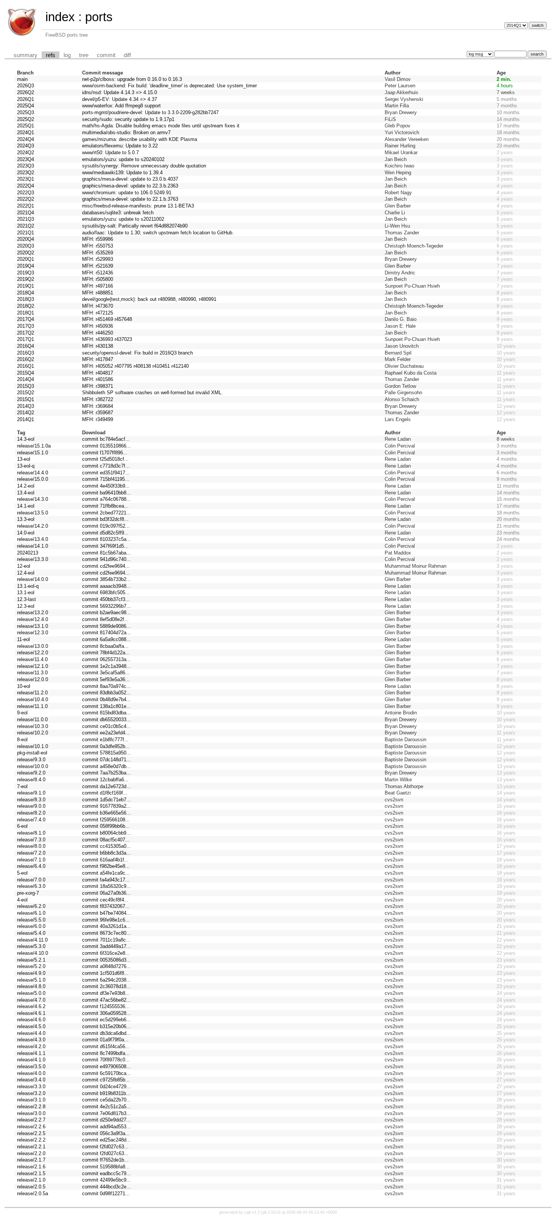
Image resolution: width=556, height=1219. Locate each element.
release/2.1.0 (31, 1180)
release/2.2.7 (31, 1120)
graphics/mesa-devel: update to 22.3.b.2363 (130, 186)
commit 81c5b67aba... (106, 553)
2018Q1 (25, 313)
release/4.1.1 (31, 1053)
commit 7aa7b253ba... (106, 773)
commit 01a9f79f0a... (105, 1039)
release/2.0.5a (32, 1193)
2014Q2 (25, 412)
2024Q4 (25, 139)
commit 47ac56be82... (106, 1000)
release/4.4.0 (31, 1033)
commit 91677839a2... (106, 806)
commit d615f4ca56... (106, 1046)
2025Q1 (25, 126)
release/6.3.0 (31, 886)
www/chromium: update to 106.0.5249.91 (126, 192)
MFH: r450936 (97, 326)
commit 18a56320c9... (106, 886)
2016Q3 (25, 353)
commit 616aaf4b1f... (105, 860)
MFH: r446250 (97, 333)
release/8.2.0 (31, 813)
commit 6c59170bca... (106, 1073)
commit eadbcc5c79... (106, 1173)
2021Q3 (25, 219)
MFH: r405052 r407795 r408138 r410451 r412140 (135, 366)
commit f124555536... (106, 1006)
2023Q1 (25, 179)
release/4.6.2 (31, 1006)
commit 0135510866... (106, 446)
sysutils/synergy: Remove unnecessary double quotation (144, 166)
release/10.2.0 (32, 733)
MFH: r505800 (97, 279)
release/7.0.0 (31, 880)
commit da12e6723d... (106, 786)
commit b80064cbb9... (106, 833)
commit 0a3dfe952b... (106, 746)
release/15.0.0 (32, 479)
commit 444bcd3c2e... (106, 1187)
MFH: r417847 (97, 359)
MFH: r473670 (97, 306)
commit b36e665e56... (106, 813)
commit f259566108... (106, 819)
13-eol (23, 459)
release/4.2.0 (31, 1046)
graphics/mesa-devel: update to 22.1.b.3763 (130, 199)
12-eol (23, 566)
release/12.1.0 (32, 666)
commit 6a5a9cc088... (106, 639)
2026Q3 (25, 85)
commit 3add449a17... (106, 946)
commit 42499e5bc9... (106, 1180)
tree (84, 55)
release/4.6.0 (31, 1019)
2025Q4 (25, 105)
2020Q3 (25, 246)
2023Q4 (25, 159)
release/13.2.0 (32, 612)
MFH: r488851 (97, 293)
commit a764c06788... (106, 499)
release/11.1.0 (32, 706)
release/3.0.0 (31, 1113)
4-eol (22, 900)
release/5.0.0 (31, 993)
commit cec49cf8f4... (105, 900)
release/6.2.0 (31, 906)
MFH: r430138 (97, 346)
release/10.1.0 (32, 746)
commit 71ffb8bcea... (105, 506)
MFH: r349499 (97, 419)
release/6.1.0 (31, 913)
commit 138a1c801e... (106, 706)
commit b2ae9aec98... (106, 612)
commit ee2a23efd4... (106, 733)
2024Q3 (25, 146)
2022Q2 (25, 199)
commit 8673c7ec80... (106, 933)
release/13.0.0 (32, 646)
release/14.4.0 (32, 473)
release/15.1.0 (32, 452)
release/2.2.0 (31, 1153)
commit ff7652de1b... (105, 1160)
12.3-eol (25, 606)
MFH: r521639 (97, 266)
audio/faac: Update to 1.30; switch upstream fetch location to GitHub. (158, 232)
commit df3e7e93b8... (106, 993)
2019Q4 (25, 266)
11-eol (23, 639)
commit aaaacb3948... (106, 586)
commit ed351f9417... (106, 473)
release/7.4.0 (31, 819)
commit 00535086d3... (106, 960)
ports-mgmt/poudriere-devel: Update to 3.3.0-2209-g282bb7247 (150, 112)
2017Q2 (25, 333)
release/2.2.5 (31, 1133)
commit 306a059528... (106, 1013)
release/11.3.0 (32, 672)
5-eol (22, 873)
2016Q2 (25, 359)
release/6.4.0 (31, 866)
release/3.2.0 (31, 1093)
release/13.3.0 (32, 559)
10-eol (23, 686)
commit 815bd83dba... (106, 713)
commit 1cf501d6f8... (105, 973)
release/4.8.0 (31, 986)
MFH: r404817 (97, 373)
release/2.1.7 (31, 1160)
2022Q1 (25, 206)
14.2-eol (25, 486)
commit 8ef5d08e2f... (105, 619)
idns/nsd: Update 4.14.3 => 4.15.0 (119, 92)
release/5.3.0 (31, 946)
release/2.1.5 (31, 1173)
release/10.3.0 (32, 726)
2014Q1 (25, 419)
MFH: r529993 (97, 259)
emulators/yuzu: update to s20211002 (123, 219)
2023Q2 (25, 172)
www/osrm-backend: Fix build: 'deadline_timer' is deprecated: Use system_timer (169, 85)
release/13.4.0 (32, 539)
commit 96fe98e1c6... (106, 920)
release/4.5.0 (31, 1026)
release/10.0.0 (32, 766)
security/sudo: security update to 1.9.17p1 (128, 119)
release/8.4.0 (31, 779)
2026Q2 (25, 92)
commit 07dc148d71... (106, 759)
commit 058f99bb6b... (106, 826)
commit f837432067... (106, 906)
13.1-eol (25, 592)
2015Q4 (25, 373)
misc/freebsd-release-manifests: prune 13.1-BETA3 (138, 206)
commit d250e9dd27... (106, 1120)
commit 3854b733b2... (106, 579)
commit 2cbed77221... (106, 513)
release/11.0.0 (32, 719)
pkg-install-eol (32, 753)
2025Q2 (25, 119)
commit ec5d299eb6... (106, 1019)
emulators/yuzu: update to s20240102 (123, 159)
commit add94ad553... (106, 1126)
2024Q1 (25, 132)
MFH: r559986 (97, 239)
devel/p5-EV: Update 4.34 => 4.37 (119, 99)
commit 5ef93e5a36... (106, 679)
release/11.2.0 (32, 692)
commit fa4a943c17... (106, 880)
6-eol (22, 826)
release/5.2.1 (31, 960)
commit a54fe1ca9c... (106, 873)
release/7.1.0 (31, 860)
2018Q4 (25, 293)
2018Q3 (25, 299)
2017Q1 (25, 339)
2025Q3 (25, 112)
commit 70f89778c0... (106, 1060)
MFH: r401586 (97, 379)
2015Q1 (25, 399)
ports (99, 17)
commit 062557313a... (106, 659)
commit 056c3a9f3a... (106, 1133)
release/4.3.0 (31, 1039)
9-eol (22, 713)
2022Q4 (25, 186)
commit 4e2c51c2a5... (106, 1106)
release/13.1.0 (32, 626)
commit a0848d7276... (106, 966)
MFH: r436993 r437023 (107, 339)
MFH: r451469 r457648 (107, 319)
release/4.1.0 (31, 1060)
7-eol (22, 786)
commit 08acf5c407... (106, 840)
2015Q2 (25, 392)
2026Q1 (25, 99)
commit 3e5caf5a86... (106, 672)
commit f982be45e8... (106, 866)
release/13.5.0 (32, 513)
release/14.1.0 (32, 546)
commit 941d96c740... (106, 559)
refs (50, 55)
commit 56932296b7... (106, 606)
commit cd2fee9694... (106, 566)
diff (127, 55)
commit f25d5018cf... (105, 459)
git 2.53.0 (270, 1212)
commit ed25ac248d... (106, 1140)
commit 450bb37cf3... (106, 599)
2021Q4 (25, 212)
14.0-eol (25, 533)
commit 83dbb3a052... (106, 692)
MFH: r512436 (97, 273)
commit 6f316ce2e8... (106, 953)
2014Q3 (25, 406)
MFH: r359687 (97, 412)
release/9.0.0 (31, 806)
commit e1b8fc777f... (105, 739)
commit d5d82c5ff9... (105, 533)
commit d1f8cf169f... (104, 793)
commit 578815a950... (106, 753)
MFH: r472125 (97, 313)
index (60, 17)
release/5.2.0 (31, 966)
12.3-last (26, 599)
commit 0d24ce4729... (106, 1086)
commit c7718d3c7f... (106, 466)
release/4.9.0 (31, 973)
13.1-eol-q (28, 586)
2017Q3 (25, 326)
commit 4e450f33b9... (106, 486)
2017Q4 (25, 319)
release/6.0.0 (31, 926)
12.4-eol (25, 573)
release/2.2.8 (31, 1106)
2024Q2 (25, 152)
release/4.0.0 (31, 1073)
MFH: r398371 (97, 386)
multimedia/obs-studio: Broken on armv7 (126, 132)
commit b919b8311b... (106, 1093)
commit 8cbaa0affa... (105, 646)
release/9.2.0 (31, 773)
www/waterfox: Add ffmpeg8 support (121, 105)
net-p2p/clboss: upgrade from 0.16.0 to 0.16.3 (132, 79)
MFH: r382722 (97, 399)
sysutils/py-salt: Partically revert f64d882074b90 (135, 226)
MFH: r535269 (97, 253)
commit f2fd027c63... (105, 1146)
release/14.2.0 (32, 526)
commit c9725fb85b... (106, 1080)
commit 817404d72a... (106, 632)
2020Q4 (25, 239)
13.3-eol (25, 519)
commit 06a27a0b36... (106, 893)
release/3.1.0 (31, 1100)
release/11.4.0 (32, 659)
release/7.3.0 (31, 840)
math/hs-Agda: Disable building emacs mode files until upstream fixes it (160, 126)
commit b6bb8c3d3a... (106, 853)
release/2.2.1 (31, 1146)
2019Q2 (25, 279)
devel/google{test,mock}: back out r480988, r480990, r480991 (149, 299)
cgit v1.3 (252, 1212)
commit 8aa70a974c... (106, 686)
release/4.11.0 (32, 940)
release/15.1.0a (34, 446)
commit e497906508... (106, 1066)
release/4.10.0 (32, 953)
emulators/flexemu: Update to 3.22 (120, 146)
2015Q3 (25, 386)
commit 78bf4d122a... (106, 652)
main (22, 79)
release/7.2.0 (31, 853)
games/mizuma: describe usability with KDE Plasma (139, 139)
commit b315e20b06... (106, 1026)
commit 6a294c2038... (106, 980)
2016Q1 (25, 366)
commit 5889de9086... (106, 626)
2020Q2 (25, 253)
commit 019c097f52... (106, 526)
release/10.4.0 (32, 699)
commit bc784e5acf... (106, 439)
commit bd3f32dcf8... (105, 519)
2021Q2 (25, 226)
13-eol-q (25, 466)
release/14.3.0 (32, 499)
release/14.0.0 (32, 579)
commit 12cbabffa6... (105, 779)
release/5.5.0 (31, 920)
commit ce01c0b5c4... (106, 726)
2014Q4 (25, 379)
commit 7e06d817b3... (106, 1113)
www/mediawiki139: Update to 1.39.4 (122, 172)
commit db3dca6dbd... (106, 1033)
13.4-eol (25, 493)
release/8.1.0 (31, 833)
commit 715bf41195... (105, 479)
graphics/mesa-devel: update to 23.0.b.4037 (130, 179)
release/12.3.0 (32, 632)
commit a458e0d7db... (106, 766)
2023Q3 (25, 166)
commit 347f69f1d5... (105, 546)
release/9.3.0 (31, 759)
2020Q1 (25, 259)
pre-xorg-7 (28, 893)
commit (106, 55)
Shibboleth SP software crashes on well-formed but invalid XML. (152, 392)
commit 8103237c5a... (106, 539)
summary (25, 55)
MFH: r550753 (97, 246)
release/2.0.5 (31, 1187)
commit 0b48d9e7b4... (106, 699)
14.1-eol (25, 506)
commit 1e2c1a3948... (106, 666)
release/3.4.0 (31, 1080)
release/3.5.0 (31, 1066)
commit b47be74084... (106, 913)
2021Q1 (25, 232)
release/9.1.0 (31, 793)
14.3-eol (25, 439)
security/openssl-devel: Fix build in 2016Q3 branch (137, 353)
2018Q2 (25, 306)
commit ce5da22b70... (106, 1100)
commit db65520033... (106, 719)
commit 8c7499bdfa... (106, 1053)
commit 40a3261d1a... (106, 926)
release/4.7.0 (31, 1000)
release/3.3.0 (31, 1086)
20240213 (27, 553)
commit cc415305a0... (106, 846)
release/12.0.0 (32, 679)
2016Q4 (25, 346)
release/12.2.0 (32, 652)
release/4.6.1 (31, 1013)
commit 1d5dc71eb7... (106, 799)
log (67, 55)
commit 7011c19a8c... (106, 940)
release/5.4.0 (31, 933)
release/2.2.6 (31, 1126)
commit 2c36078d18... (106, 986)
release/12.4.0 (32, 619)
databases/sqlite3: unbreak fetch (118, 212)
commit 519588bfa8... (106, 1166)
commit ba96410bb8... (106, 493)
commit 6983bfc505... (106, 592)
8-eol (22, 739)
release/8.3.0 (31, 799)
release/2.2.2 (31, 1140)
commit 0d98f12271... (106, 1193)
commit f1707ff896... (104, 452)
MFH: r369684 (97, 406)
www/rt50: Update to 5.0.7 (110, 152)
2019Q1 (25, 286)
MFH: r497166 (97, 286)
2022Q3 (25, 192)
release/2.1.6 (31, 1166)
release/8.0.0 (31, 846)
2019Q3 (25, 273)
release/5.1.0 (31, 980)
